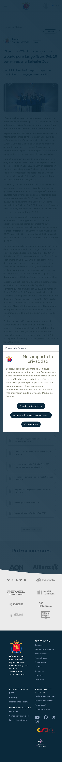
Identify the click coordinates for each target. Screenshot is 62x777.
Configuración (31, 424)
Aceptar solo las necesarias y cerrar (31, 415)
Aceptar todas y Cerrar (31, 406)
